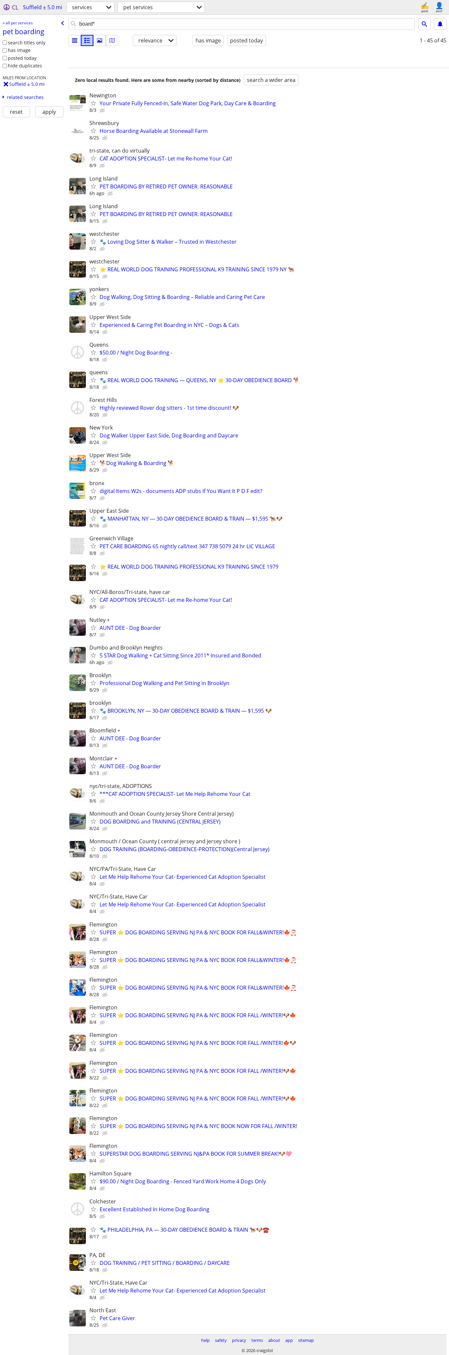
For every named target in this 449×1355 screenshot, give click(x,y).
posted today (22, 58)
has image (19, 50)
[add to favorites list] (93, 103)
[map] (112, 40)
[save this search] (440, 24)
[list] (74, 40)
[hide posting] (103, 110)
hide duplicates (25, 65)
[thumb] (87, 40)
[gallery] (99, 40)
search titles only (26, 42)
